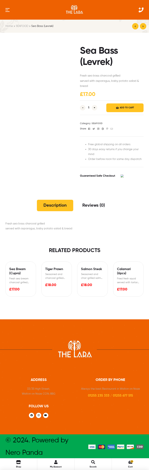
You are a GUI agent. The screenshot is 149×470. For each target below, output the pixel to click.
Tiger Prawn (54, 269)
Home (9, 26)
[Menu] (7, 9)
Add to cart (127, 108)
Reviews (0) (93, 205)
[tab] (55, 205)
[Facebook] (31, 415)
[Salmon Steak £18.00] (135, 26)
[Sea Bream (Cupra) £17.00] (143, 26)
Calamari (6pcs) (124, 271)
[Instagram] (38, 415)
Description (55, 205)
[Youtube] (45, 415)
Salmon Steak (91, 269)
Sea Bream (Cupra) (17, 271)
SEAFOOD (22, 26)
